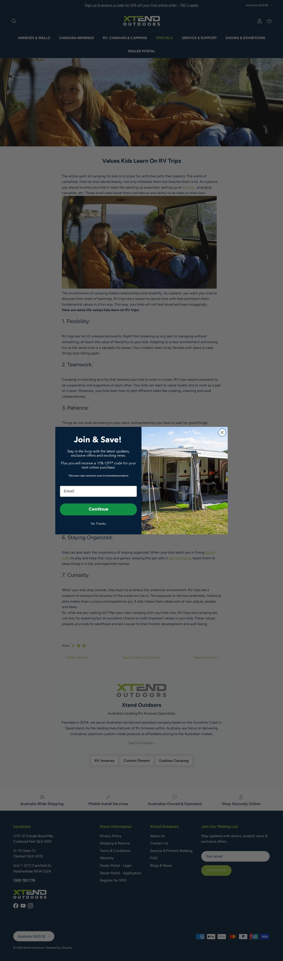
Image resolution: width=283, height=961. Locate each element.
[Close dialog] (222, 432)
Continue (98, 509)
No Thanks (98, 523)
